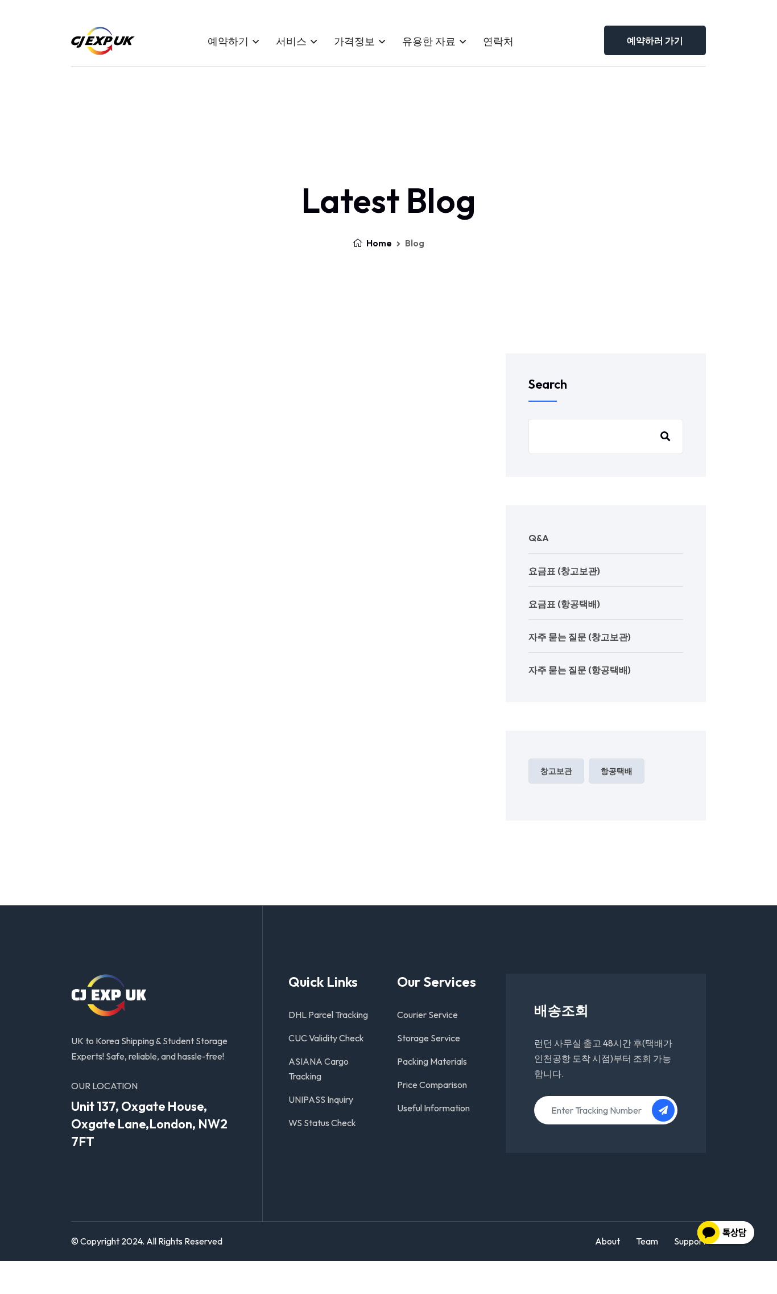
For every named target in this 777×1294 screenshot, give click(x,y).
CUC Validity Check (326, 1038)
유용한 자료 (429, 41)
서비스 (291, 41)
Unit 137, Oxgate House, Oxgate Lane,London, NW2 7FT (149, 1123)
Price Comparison (432, 1084)
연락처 (498, 41)
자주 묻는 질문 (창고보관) (579, 636)
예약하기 (228, 41)
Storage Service (428, 1038)
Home (378, 243)
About (607, 1241)
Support (690, 1241)
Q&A (538, 537)
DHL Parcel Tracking (328, 1014)
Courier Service (427, 1014)
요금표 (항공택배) (564, 603)
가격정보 (354, 41)
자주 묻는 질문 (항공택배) (579, 669)
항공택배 (617, 771)
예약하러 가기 (655, 40)
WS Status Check (322, 1122)
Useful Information (433, 1108)
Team (647, 1241)
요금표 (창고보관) (564, 570)
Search (547, 384)
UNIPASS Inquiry (320, 1099)
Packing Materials (432, 1061)
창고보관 (556, 771)
